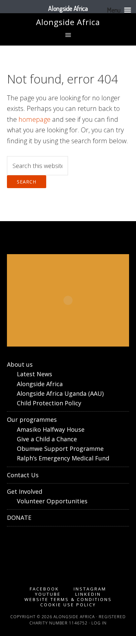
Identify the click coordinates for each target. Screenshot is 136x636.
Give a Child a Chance (47, 439)
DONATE (19, 517)
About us (20, 364)
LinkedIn (88, 594)
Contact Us (23, 475)
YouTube (48, 594)
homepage (34, 119)
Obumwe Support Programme (60, 448)
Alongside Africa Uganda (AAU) (60, 393)
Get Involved (24, 491)
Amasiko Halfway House (51, 429)
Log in (99, 623)
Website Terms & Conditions (68, 599)
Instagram (90, 589)
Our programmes (32, 419)
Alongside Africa (68, 22)
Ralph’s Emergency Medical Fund (63, 458)
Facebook (44, 589)
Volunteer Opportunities (52, 501)
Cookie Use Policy (68, 605)
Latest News (34, 374)
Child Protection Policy (49, 403)
